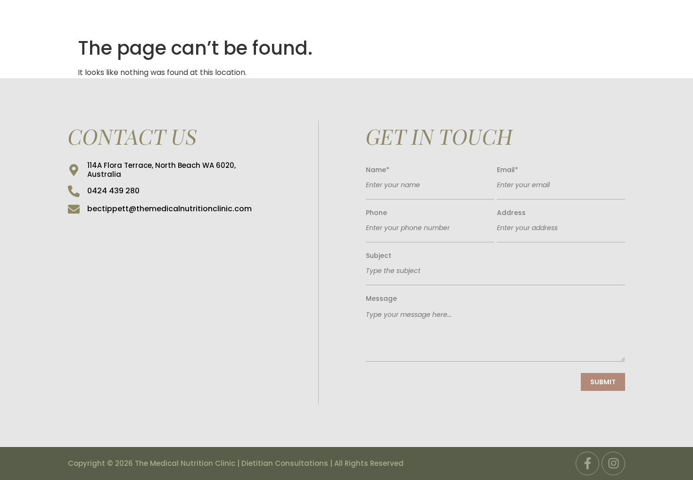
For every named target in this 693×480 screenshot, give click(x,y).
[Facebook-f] (587, 463)
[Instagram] (613, 463)
